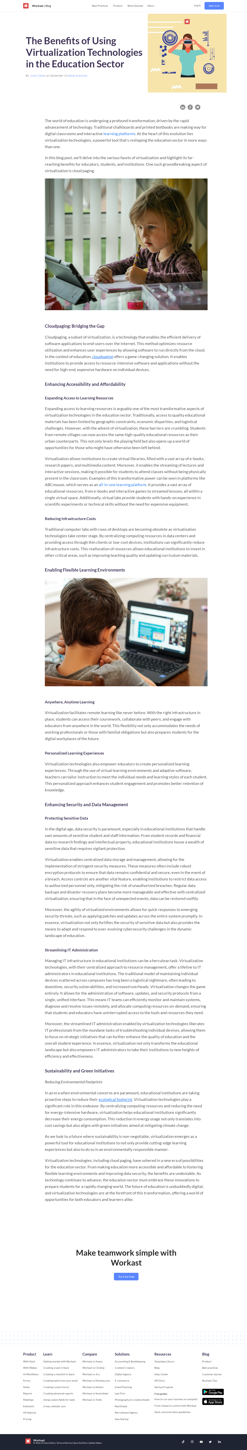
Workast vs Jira (91, 1374)
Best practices (210, 1367)
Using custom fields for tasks (59, 1399)
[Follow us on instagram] (192, 1442)
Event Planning (123, 1387)
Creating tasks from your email (60, 1380)
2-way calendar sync (54, 1406)
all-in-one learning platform (122, 484)
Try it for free (126, 1276)
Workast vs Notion (92, 1387)
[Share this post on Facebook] (190, 107)
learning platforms (119, 133)
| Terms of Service (64, 1443)
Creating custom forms (56, 1387)
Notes (26, 1387)
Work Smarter (135, 5)
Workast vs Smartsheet (95, 1393)
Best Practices (100, 5)
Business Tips (209, 1380)
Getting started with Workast (59, 1361)
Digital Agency (123, 1374)
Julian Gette (37, 75)
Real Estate (121, 1406)
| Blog (47, 5)
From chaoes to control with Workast (175, 1405)
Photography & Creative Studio (132, 1399)
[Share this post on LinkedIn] (182, 107)
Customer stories (212, 1374)
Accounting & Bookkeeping (130, 1361)
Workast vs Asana (92, 1361)
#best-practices (77, 75)
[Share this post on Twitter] (197, 107)
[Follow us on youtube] (201, 1442)
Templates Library (164, 1361)
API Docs (159, 1380)
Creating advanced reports (58, 1393)
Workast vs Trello (92, 1399)
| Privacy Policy (48, 1443)
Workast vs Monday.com (96, 1380)
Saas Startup (122, 1419)
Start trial (214, 5)
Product (117, 5)
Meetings (28, 1399)
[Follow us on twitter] (210, 1442)
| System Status (95, 1443)
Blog (156, 1367)
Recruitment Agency (126, 1412)
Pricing (27, 1419)
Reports (27, 1393)
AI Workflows (31, 1374)
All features (29, 1412)
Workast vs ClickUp (93, 1367)
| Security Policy (80, 1443)
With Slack (29, 1361)
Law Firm (120, 1393)
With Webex (30, 1367)
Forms (26, 1380)
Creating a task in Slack (56, 1367)
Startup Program (163, 1387)
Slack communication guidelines (172, 1412)
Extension (28, 1406)
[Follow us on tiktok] (183, 1442)
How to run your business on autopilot (175, 1399)
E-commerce (122, 1380)
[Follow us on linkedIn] (219, 1442)
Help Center (161, 1374)
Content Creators (125, 1367)
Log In (197, 5)
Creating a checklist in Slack (58, 1374)
